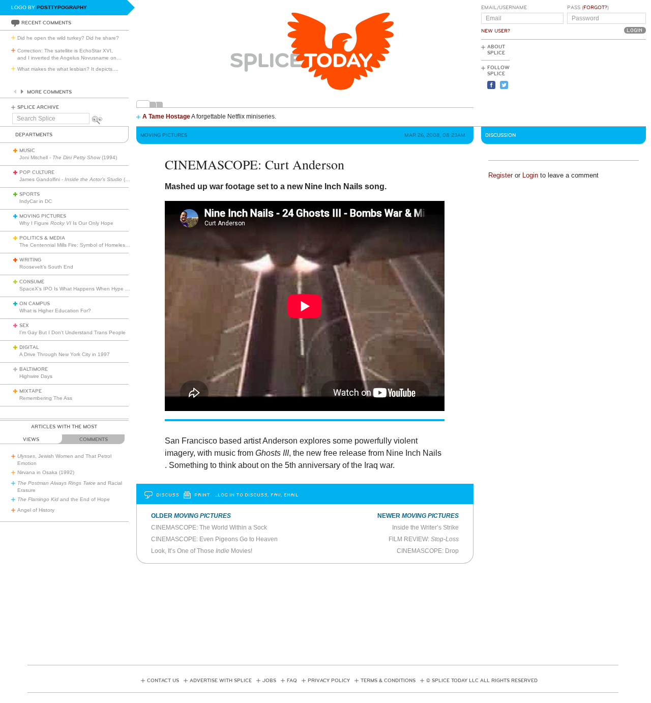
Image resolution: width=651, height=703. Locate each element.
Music (27, 151)
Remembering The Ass (45, 398)
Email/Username (504, 8)
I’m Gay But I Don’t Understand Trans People (72, 332)
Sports (29, 194)
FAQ (292, 681)
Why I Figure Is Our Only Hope (66, 223)
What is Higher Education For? (55, 310)
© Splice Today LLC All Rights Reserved (482, 681)
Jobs (269, 681)
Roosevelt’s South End (46, 267)
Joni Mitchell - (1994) (68, 157)
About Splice (496, 50)
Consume (31, 282)
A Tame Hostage (166, 116)
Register (500, 175)
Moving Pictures (42, 216)
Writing (30, 260)
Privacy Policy (329, 681)
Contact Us (163, 681)
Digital (29, 347)
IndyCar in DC (35, 201)
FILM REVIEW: (424, 539)
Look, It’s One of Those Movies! (201, 550)
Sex (24, 326)
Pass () (588, 8)
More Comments (49, 92)
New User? (495, 31)
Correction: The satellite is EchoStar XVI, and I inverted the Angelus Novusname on (69, 54)
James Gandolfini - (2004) (79, 179)
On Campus (34, 304)
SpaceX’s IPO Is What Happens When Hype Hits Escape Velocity (95, 288)
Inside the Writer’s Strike (425, 527)
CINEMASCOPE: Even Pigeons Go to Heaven (214, 539)
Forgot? (595, 8)
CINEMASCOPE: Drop (428, 550)
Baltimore (33, 369)
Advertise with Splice (221, 681)
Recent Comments (46, 23)
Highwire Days (35, 376)
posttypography (62, 7)
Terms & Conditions (388, 681)
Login (530, 175)
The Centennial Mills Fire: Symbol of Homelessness (79, 245)
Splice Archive (38, 107)
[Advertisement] (600, 82)
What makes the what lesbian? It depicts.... (68, 69)
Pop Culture (36, 172)
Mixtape (30, 391)
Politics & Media (42, 238)
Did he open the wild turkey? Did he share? (68, 38)
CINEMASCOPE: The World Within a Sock (209, 527)
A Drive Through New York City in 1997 (64, 354)
